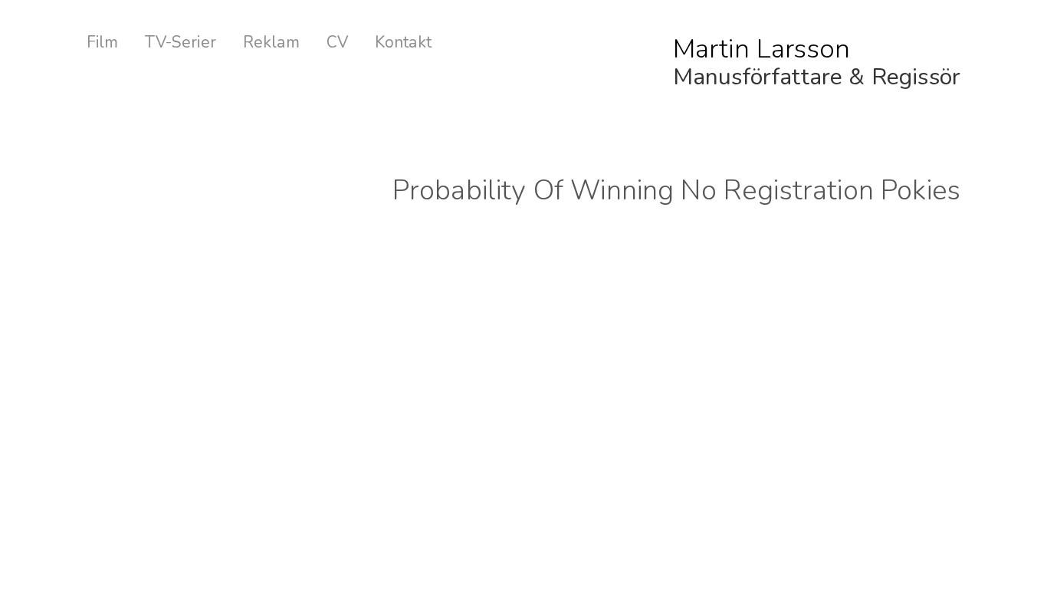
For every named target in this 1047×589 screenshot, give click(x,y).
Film (103, 43)
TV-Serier (180, 43)
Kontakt (403, 43)
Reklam (271, 43)
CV (337, 43)
